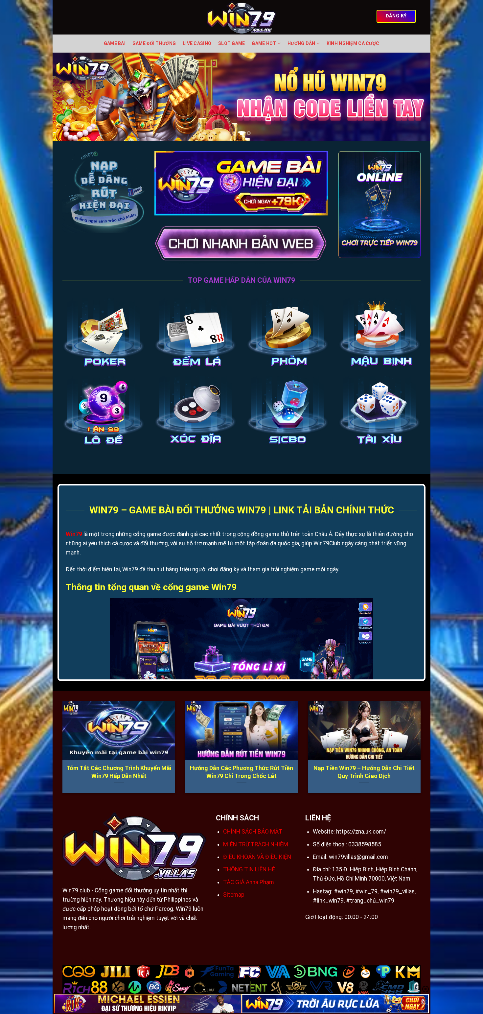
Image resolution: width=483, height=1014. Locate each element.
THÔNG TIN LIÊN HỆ (249, 869)
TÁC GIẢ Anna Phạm (248, 882)
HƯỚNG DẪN (301, 43)
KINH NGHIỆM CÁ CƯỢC (353, 43)
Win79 (74, 534)
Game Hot (264, 43)
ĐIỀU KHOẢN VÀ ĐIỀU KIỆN (257, 857)
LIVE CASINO (197, 43)
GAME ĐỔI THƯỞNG (154, 43)
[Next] (415, 97)
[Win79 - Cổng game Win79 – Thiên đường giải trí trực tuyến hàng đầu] (242, 17)
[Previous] (68, 97)
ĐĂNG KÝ (396, 16)
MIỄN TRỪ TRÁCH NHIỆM (255, 844)
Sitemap (233, 894)
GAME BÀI (115, 43)
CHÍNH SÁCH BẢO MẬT (253, 831)
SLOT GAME (231, 43)
